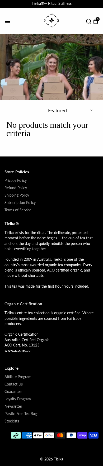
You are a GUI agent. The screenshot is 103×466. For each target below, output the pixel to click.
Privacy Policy (15, 180)
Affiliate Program (17, 377)
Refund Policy (15, 188)
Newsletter (13, 406)
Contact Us (13, 384)
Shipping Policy (16, 195)
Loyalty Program (17, 399)
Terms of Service (17, 210)
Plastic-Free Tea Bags (21, 414)
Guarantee (12, 391)
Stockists (11, 421)
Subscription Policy (20, 203)
